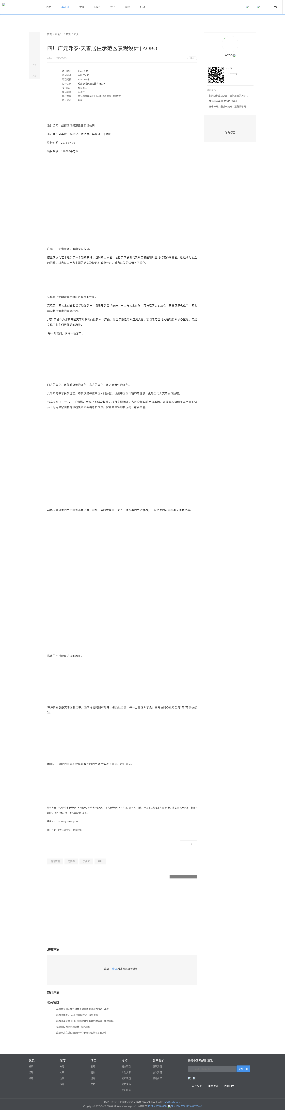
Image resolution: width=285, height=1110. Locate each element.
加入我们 (157, 1072)
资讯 (31, 1066)
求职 (127, 7)
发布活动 (126, 1084)
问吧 (97, 7)
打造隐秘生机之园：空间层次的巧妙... (228, 95)
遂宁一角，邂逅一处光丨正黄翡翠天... (228, 106)
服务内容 (157, 1078)
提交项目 (126, 1066)
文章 (62, 1072)
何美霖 (71, 861)
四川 (100, 861)
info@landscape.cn (173, 1102)
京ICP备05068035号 (157, 1106)
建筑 (93, 1072)
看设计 (65, 7)
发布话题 (126, 1078)
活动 (31, 1072)
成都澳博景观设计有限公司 (92, 83)
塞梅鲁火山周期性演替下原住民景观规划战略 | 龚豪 (82, 1009)
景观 (68, 34)
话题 (62, 1084)
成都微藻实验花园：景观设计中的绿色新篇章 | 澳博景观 (84, 1021)
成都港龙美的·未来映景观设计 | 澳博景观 (77, 1015)
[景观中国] (20, 7)
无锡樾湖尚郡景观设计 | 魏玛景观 (73, 1027)
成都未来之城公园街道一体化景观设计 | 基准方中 (81, 1033)
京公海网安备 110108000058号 (186, 1106)
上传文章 (126, 1072)
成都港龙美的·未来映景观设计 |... (226, 101)
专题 (62, 1066)
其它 (93, 1084)
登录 (114, 969)
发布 (276, 7)
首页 (48, 7)
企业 (112, 7)
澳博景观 (55, 861)
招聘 (31, 1078)
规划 (93, 1078)
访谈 (62, 1078)
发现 (81, 7)
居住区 (86, 861)
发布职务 (126, 1090)
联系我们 (157, 1066)
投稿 (142, 7)
